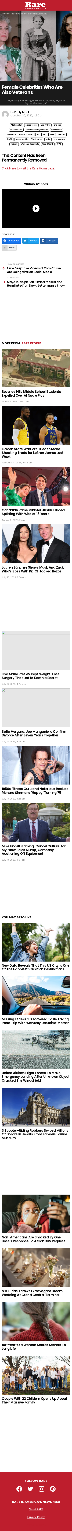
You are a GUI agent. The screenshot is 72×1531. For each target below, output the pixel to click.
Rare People (31, 343)
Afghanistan (16, 125)
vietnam (14, 144)
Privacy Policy (36, 1517)
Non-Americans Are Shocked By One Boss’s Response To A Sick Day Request (33, 1239)
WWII (59, 144)
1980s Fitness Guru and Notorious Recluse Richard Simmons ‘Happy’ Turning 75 (35, 790)
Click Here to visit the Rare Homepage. (28, 168)
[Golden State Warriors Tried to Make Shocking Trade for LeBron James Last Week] (36, 425)
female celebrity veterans (37, 130)
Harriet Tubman (26, 134)
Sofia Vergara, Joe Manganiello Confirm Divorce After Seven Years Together (34, 733)
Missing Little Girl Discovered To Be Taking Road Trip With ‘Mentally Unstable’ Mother (35, 1021)
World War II (47, 144)
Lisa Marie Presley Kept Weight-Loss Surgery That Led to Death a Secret (30, 676)
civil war (57, 125)
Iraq (44, 134)
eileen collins (16, 130)
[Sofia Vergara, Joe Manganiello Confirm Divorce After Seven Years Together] (36, 707)
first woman (56, 130)
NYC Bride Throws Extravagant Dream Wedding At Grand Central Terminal (32, 1293)
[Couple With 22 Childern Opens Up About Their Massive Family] (36, 1375)
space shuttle (22, 139)
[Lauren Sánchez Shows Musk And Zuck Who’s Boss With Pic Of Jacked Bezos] (36, 543)
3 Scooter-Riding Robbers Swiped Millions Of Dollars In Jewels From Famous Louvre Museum (35, 1134)
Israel (52, 134)
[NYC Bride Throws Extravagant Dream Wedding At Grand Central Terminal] (36, 1267)
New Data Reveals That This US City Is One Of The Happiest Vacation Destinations (35, 967)
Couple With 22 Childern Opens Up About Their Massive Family (34, 1400)
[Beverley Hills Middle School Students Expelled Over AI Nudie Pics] (36, 368)
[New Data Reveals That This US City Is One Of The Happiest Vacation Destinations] (36, 942)
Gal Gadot (11, 134)
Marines (61, 134)
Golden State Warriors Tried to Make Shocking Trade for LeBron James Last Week (32, 453)
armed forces (31, 125)
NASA (9, 139)
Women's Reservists (30, 144)
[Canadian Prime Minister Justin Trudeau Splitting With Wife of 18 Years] (36, 486)
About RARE (36, 1509)
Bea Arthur (45, 125)
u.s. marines (59, 139)
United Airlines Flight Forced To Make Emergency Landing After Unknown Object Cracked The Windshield (36, 1077)
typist (48, 139)
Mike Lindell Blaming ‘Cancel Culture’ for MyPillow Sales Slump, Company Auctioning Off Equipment (34, 850)
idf (38, 134)
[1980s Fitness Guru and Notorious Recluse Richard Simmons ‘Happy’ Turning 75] (36, 765)
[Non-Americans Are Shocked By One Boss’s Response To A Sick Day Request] (36, 1214)
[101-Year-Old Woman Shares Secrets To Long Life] (36, 1321)
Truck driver (36, 139)
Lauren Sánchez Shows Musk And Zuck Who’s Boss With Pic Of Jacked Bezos (33, 569)
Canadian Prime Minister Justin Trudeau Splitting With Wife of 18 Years (34, 512)
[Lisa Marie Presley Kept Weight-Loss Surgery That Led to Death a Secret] (36, 650)
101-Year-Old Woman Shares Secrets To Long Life (34, 1347)
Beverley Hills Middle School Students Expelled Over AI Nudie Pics (31, 393)
